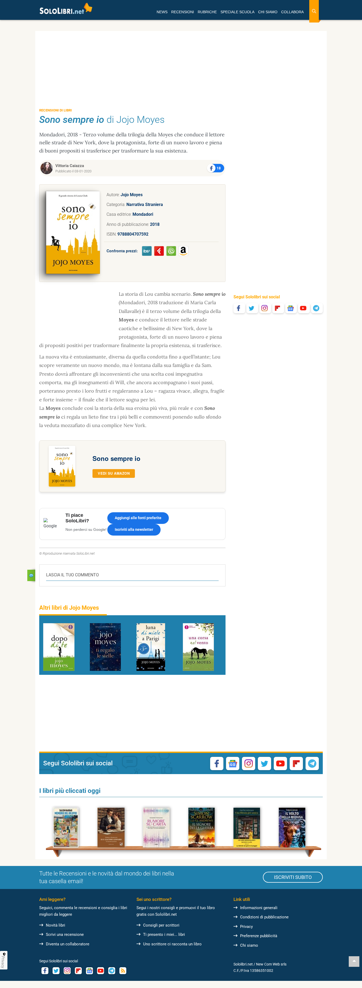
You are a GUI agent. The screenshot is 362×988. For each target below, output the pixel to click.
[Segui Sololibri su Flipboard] (278, 308)
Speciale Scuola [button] (237, 12)
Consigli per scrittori (161, 925)
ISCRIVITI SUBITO (293, 877)
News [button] (162, 12)
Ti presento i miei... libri (164, 934)
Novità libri (55, 925)
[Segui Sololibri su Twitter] (252, 308)
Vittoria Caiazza (69, 165)
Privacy (246, 926)
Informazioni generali (258, 907)
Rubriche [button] (207, 12)
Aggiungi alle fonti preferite (138, 518)
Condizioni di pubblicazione (264, 917)
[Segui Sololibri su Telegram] (317, 308)
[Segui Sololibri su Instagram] (265, 308)
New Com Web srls (271, 964)
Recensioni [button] (182, 12)
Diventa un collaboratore (67, 944)
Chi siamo (249, 945)
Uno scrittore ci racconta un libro (172, 944)
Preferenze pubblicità (258, 935)
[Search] (314, 11)
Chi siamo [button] (267, 12)
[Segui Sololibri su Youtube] (304, 308)
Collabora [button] (292, 12)
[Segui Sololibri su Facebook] (239, 308)
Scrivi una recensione (65, 934)
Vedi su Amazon (114, 473)
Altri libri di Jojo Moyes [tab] (69, 607)
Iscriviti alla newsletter (134, 529)
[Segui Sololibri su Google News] (291, 308)
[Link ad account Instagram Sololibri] (67, 970)
